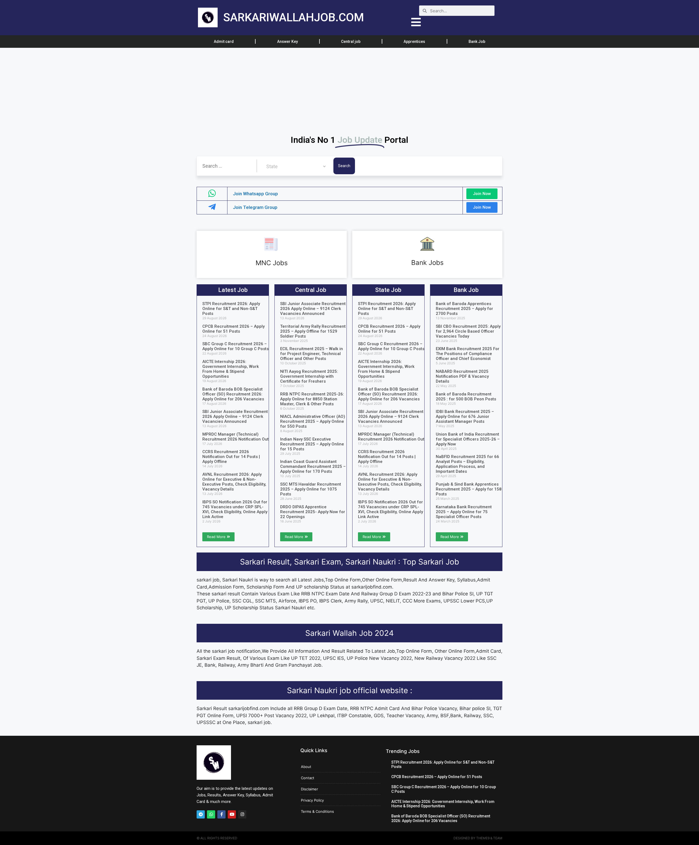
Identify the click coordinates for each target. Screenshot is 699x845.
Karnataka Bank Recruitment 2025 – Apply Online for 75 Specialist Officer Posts (464, 511)
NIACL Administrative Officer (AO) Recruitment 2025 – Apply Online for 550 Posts (312, 421)
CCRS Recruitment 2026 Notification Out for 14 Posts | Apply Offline (231, 456)
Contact (307, 778)
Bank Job (477, 41)
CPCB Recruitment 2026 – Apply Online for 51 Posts (233, 329)
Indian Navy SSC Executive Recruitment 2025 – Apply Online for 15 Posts (312, 444)
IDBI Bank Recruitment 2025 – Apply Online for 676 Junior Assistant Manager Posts (465, 416)
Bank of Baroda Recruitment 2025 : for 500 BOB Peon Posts (466, 396)
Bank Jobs (427, 263)
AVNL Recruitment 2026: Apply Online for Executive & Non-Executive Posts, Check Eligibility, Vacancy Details (234, 482)
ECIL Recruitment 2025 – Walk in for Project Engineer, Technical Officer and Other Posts (311, 353)
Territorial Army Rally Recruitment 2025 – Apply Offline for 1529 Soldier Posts (313, 331)
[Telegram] (201, 814)
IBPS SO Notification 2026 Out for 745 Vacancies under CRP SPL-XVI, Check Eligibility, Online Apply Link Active (234, 509)
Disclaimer (309, 789)
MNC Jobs (272, 263)
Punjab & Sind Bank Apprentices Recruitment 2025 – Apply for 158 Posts (469, 489)
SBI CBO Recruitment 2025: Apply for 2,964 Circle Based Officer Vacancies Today (468, 331)
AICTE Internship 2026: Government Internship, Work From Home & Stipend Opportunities (230, 369)
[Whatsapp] (211, 814)
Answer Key (287, 41)
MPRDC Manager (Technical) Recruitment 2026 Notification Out (235, 437)
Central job (350, 41)
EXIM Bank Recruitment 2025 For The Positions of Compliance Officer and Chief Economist (467, 353)
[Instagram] (242, 814)
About (306, 766)
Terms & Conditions (317, 811)
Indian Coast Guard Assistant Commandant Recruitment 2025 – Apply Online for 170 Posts (313, 466)
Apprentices (414, 41)
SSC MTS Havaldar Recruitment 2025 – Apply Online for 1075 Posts (310, 489)
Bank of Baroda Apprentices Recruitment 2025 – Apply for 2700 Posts (464, 308)
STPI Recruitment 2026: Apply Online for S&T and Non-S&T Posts (231, 308)
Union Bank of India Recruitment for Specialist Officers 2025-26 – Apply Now (468, 439)
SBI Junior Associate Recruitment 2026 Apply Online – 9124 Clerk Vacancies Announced (235, 416)
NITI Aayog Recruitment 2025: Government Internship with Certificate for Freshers (309, 376)
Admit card (224, 41)
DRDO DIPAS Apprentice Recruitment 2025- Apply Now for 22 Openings (312, 511)
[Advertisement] (164, 88)
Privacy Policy (312, 800)
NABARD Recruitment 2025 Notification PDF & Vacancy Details (462, 376)
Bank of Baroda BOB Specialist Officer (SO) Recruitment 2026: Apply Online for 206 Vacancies (233, 394)
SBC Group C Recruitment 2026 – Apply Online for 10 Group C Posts (235, 346)
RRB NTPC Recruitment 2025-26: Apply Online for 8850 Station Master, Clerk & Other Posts (312, 399)
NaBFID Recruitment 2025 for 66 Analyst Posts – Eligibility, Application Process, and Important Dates (467, 464)
